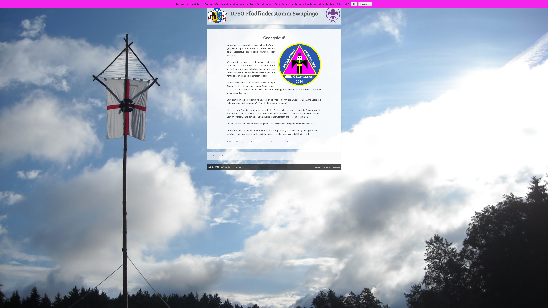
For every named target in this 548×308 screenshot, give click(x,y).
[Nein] (544, 4)
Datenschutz (365, 4)
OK (354, 4)
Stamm (265, 142)
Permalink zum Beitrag (281, 142)
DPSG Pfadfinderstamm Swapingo (274, 13)
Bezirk (259, 142)
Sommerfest (332, 156)
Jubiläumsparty (217, 156)
